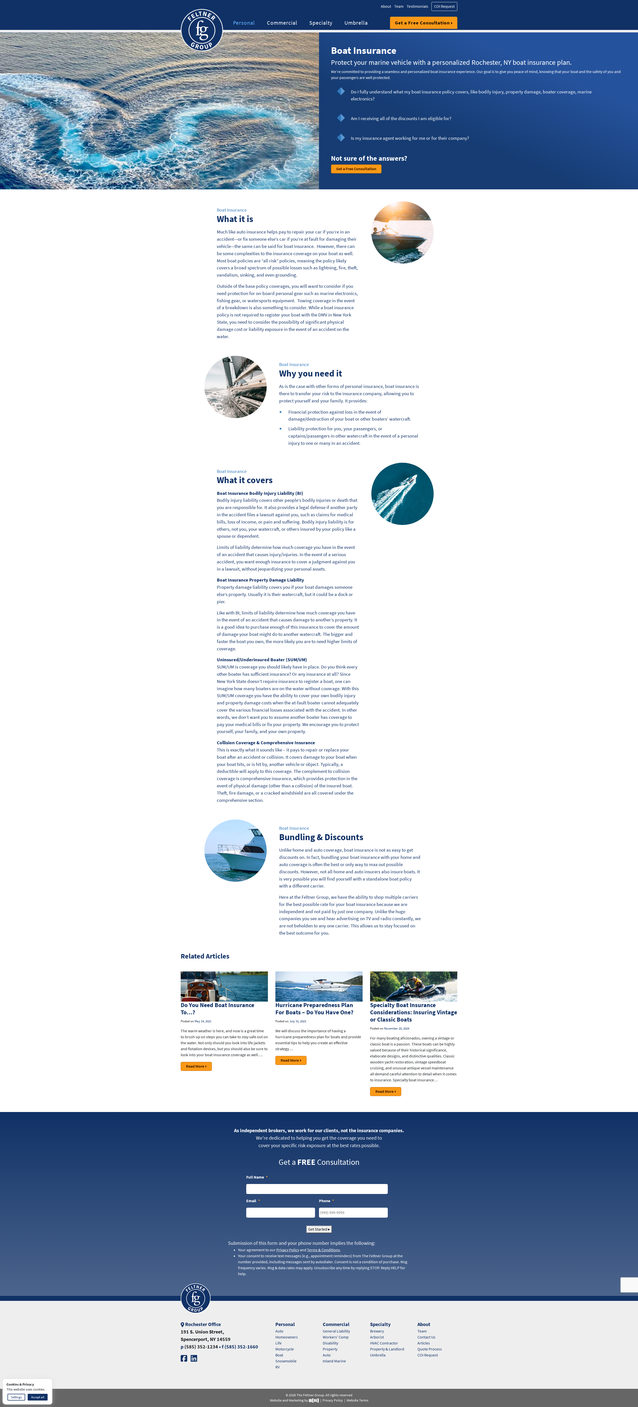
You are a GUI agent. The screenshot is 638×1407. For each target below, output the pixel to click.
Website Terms (357, 1400)
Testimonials (417, 6)
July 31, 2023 (297, 1021)
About (386, 6)
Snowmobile (286, 1361)
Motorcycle (284, 1349)
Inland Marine (334, 1361)
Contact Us (426, 1337)
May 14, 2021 (203, 1021)
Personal (244, 22)
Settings (16, 1397)
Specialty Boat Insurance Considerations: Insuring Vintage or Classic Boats (413, 1012)
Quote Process (429, 1349)
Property (330, 1349)
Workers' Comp (336, 1337)
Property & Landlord (387, 1349)
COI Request (444, 6)
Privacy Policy (332, 1400)
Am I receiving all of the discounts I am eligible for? (401, 118)
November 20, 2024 (396, 1028)
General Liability (336, 1331)
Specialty (320, 22)
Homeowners (286, 1337)
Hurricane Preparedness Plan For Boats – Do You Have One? (314, 1008)
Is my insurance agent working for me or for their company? (410, 138)
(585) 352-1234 (201, 1346)
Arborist (377, 1337)
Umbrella (356, 22)
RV (277, 1367)
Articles (423, 1343)
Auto (279, 1331)
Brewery (377, 1331)
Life (278, 1343)
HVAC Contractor (384, 1343)
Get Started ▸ (319, 1229)
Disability (330, 1343)
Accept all (37, 1397)
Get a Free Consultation (422, 22)
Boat (279, 1355)
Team (398, 6)
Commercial (282, 22)
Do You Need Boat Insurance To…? (217, 1008)
